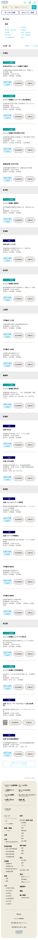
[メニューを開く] (35, 2)
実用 (21, 874)
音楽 (7, 878)
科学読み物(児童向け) (12, 869)
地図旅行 (23, 886)
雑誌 (21, 891)
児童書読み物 (9, 866)
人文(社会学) (9, 890)
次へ (26, 765)
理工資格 (23, 860)
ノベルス (8, 830)
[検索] (34, 7)
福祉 (22, 853)
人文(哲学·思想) (10, 888)
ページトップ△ (29, 778)
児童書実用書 (9, 871)
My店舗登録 (18, 83)
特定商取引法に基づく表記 (19, 927)
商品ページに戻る (31, 46)
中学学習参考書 (10, 851)
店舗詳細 (30, 83)
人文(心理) (8, 901)
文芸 (5, 839)
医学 (22, 848)
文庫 (5, 835)
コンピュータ (24, 870)
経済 (22, 838)
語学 (21, 816)
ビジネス (23, 825)
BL (6, 821)
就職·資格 (24, 830)
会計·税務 (24, 841)
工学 (22, 865)
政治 (22, 836)
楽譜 (7, 881)
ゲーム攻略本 (9, 823)
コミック (7, 816)
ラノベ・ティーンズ (11, 818)
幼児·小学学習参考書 (11, 849)
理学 (22, 863)
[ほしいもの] (30, 2)
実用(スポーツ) (25, 876)
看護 (22, 850)
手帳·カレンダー (25, 882)
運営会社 (19, 914)
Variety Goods (25, 897)
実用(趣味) (24, 879)
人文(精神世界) (10, 898)
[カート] (25, 2)
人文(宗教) (8, 896)
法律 (22, 833)
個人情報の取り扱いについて (19, 923)
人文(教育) (8, 903)
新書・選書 (8, 828)
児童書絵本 (9, 863)
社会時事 (23, 822)
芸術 (5, 876)
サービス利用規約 (19, 918)
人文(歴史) (8, 893)
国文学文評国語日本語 (12, 842)
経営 (22, 828)
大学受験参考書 (10, 856)
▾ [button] (11, 7)
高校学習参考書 (10, 854)
